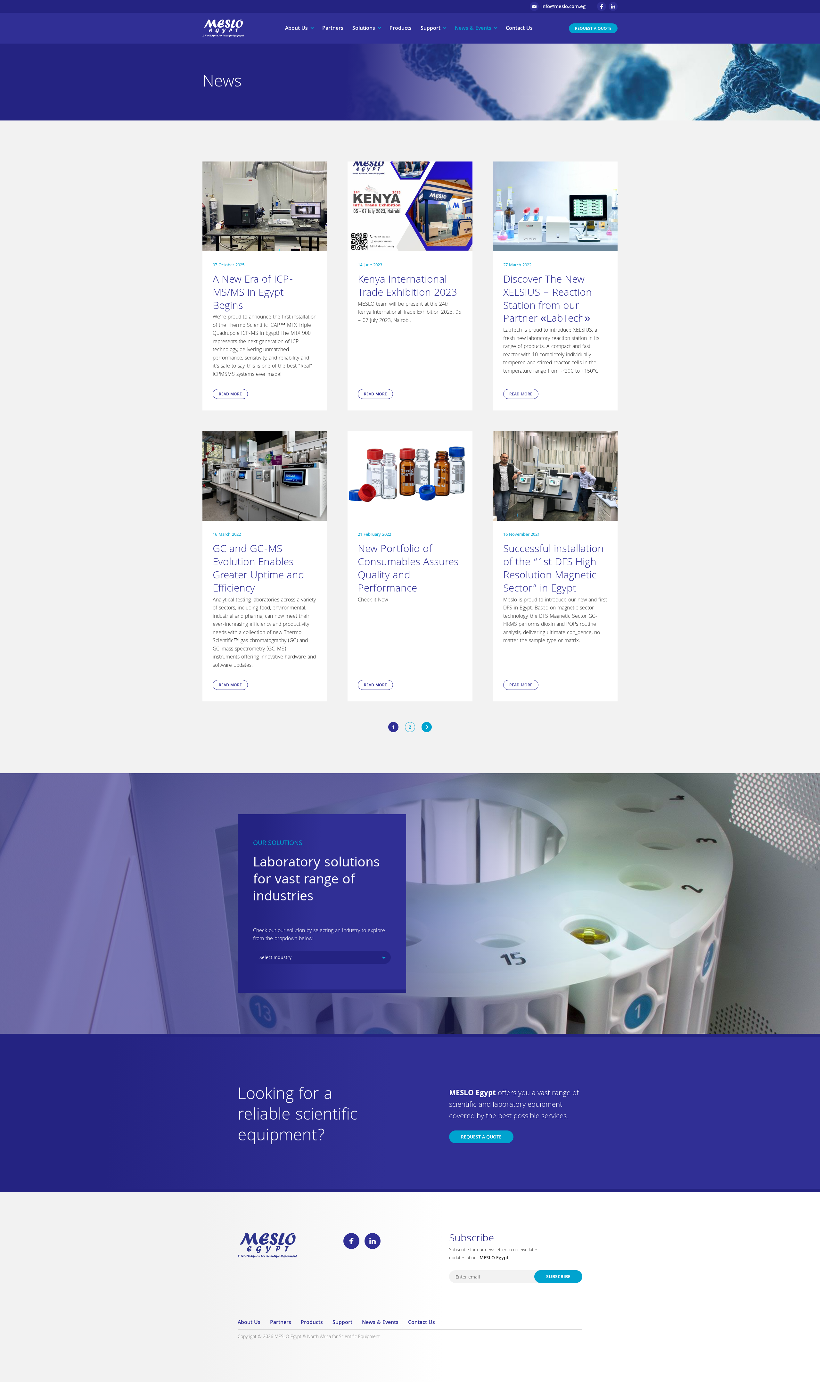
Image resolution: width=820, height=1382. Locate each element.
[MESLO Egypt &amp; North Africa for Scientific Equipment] (223, 28)
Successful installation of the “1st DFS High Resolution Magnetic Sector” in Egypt (553, 569)
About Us (296, 28)
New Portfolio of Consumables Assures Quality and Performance (408, 569)
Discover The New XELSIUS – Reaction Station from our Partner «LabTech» (547, 300)
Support (430, 28)
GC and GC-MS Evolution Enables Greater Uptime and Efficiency (258, 569)
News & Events (473, 28)
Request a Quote (593, 29)
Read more (230, 394)
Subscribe (558, 1277)
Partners (332, 28)
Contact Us (519, 28)
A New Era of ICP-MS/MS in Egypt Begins (253, 294)
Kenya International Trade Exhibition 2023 (407, 287)
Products (401, 28)
